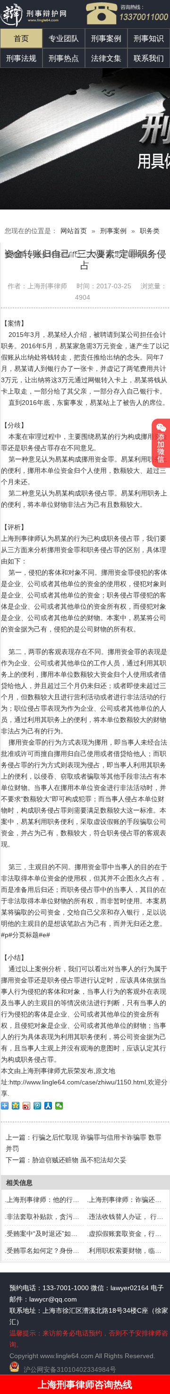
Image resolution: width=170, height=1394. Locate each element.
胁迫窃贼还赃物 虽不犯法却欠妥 (79, 1160)
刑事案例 (106, 38)
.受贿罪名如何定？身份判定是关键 (55, 1250)
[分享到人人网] (48, 1105)
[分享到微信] (59, 1105)
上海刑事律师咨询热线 (85, 1384)
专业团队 (64, 38)
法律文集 (106, 58)
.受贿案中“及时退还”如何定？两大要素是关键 (71, 1233)
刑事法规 (21, 58)
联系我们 (149, 58)
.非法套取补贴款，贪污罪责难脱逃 (55, 1216)
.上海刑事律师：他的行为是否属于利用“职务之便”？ (81, 1199)
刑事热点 (64, 58)
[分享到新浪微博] (27, 1105)
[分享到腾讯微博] (38, 1105)
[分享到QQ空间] (16, 1105)
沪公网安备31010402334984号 (70, 1369)
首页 (21, 38)
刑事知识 (149, 38)
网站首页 (73, 231)
